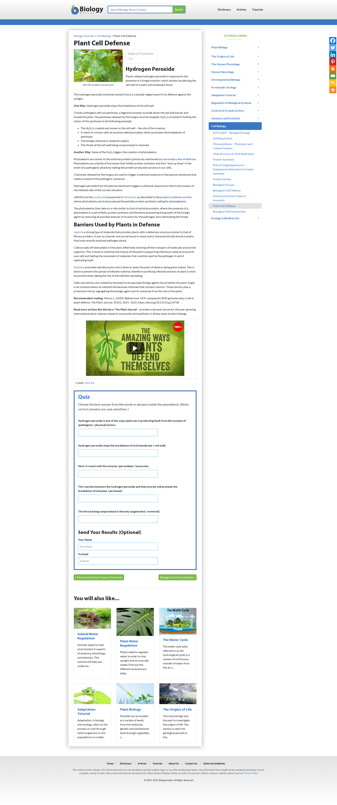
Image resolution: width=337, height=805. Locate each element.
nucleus (98, 197)
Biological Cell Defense (226, 190)
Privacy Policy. (251, 773)
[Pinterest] (332, 61)
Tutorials (257, 9)
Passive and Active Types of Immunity (99, 577)
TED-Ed (89, 382)
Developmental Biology (225, 79)
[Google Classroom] (332, 82)
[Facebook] (332, 40)
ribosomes (130, 197)
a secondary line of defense (179, 159)
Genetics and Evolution (225, 118)
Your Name (85, 539)
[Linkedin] (332, 54)
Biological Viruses (223, 184)
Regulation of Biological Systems (231, 102)
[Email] (332, 75)
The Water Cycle (175, 640)
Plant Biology (130, 709)
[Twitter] (332, 47)
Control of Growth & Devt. (228, 110)
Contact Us (191, 763)
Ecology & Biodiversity (225, 218)
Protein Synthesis (223, 159)
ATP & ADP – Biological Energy (231, 132)
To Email (83, 554)
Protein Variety (222, 179)
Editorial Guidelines (214, 763)
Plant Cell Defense (224, 205)
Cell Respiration (222, 138)
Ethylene (79, 267)
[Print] (332, 68)
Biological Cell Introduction (177, 577)
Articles (241, 9)
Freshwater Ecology (223, 87)
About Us (174, 763)
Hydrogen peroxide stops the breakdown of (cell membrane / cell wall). (122, 445)
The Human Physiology (225, 64)
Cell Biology (218, 126)
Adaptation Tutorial (223, 95)
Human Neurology (222, 71)
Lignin (77, 232)
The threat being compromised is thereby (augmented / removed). (119, 511)
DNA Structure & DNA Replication (233, 153)
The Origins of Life (177, 709)
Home (110, 763)
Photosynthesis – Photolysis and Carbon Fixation (232, 146)
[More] (332, 89)
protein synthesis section (175, 197)
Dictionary (224, 9)
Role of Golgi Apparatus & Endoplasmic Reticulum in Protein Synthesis (233, 169)
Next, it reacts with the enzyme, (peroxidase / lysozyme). (113, 466)
